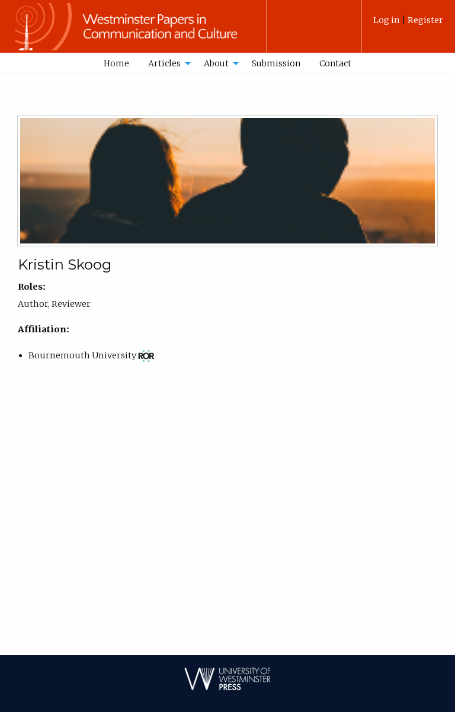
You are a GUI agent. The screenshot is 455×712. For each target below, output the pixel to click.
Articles (164, 63)
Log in (387, 20)
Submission (276, 63)
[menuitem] (408, 24)
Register (425, 20)
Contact (335, 63)
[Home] (133, 32)
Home (116, 63)
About (216, 63)
